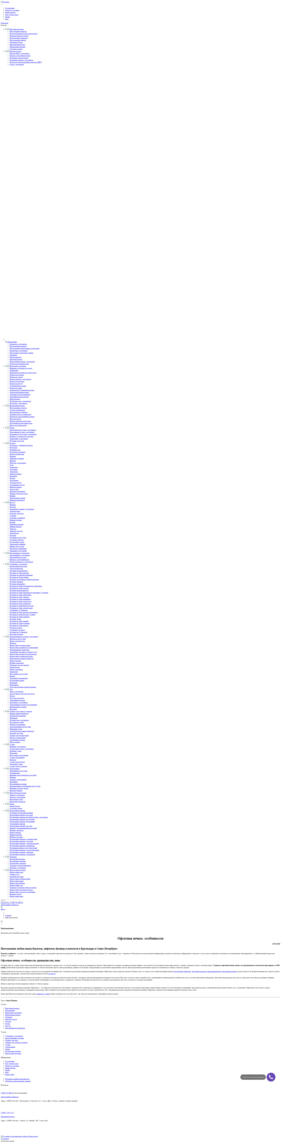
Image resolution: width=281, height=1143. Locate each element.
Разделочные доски (17, 542)
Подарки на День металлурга (21, 601)
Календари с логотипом (19, 351)
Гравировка (14, 370)
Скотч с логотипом (17, 64)
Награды (13, 643)
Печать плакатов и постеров (20, 421)
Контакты (4, 23)
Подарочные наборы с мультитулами (23, 839)
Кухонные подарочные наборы (21, 813)
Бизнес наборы (15, 832)
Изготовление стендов (18, 408)
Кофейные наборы (16, 524)
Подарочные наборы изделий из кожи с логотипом (29, 817)
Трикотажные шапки (17, 498)
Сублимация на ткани (18, 386)
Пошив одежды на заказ (19, 494)
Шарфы (12, 496)
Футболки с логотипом (18, 403)
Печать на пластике (17, 381)
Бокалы (12, 522)
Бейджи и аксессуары (18, 639)
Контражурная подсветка (19, 36)
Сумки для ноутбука (17, 762)
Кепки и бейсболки (17, 454)
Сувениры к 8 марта (17, 630)
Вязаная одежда (15, 894)
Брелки (12, 676)
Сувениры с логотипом (18, 564)
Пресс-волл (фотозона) (18, 425)
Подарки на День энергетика (20, 595)
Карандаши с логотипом (19, 439)
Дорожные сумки (16, 764)
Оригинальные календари (19, 650)
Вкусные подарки (16, 634)
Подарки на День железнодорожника (24, 612)
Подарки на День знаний (19, 621)
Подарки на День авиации (19, 617)
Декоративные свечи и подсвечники (23, 705)
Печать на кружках (17, 375)
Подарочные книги (17, 680)
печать (234, 971)
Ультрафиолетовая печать (19, 397)
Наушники (14, 782)
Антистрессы (15, 667)
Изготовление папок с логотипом (22, 362)
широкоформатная (214, 971)
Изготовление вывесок (18, 31)
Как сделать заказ (11, 15)
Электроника (14, 769)
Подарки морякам (16, 582)
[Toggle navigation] (2, 4)
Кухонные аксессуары (18, 538)
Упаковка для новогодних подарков (23, 888)
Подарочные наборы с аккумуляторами (24, 850)
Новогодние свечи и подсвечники (22, 892)
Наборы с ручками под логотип (21, 436)
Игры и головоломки (18, 738)
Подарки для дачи (16, 733)
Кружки (13, 507)
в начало (6, 1139)
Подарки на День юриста (19, 625)
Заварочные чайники (17, 544)
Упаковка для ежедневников (20, 865)
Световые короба (16, 49)
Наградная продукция (17, 793)
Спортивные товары (17, 740)
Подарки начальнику (17, 584)
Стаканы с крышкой (17, 518)
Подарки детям (15, 619)
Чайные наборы (16, 527)
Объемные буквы (16, 42)
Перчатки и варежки (17, 491)
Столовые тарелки (16, 540)
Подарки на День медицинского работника (26, 586)
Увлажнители (15, 773)
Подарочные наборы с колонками (22, 854)
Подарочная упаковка (18, 863)
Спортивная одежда (17, 485)
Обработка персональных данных (18, 1081)
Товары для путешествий (19, 735)
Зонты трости (15, 806)
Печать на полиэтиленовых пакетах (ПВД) (26, 62)
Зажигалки (14, 672)
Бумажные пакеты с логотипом (21, 60)
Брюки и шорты (16, 487)
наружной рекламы (199, 971)
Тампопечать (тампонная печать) (22, 390)
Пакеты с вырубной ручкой (20, 56)
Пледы (12, 696)
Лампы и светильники (18, 780)
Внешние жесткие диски (19, 788)
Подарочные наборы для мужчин (22, 819)
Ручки (11, 428)
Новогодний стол (16, 885)
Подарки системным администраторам (24, 579)
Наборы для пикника (17, 724)
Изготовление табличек (18, 412)
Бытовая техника (16, 790)
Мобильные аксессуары (18, 771)
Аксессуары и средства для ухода (22, 694)
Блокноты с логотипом (18, 344)
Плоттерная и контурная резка (21, 423)
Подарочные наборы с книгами (21, 852)
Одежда (12, 443)
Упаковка (13, 857)
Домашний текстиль (17, 700)
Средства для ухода (17, 698)
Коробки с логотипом (18, 868)
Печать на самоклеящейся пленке (22, 417)
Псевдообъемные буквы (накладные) (23, 34)
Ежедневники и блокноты (19, 553)
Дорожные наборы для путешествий (23, 848)
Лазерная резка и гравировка (20, 414)
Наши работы (10, 12)
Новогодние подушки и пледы (21, 890)
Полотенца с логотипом (19, 702)
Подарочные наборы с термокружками (24, 843)
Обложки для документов (19, 665)
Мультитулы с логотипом (19, 720)
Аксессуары (14, 489)
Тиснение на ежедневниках (20, 395)
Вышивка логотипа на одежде (21, 368)
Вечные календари (17, 663)
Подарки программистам (19, 590)
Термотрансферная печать (19, 392)
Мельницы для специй (18, 551)
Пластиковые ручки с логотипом (22, 432)
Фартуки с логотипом (18, 463)
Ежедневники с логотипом (20, 555)
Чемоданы (13, 753)
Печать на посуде (16, 384)
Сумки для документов (18, 766)
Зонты (11, 804)
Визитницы (14, 685)
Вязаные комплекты (17, 500)
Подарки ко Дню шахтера (19, 573)
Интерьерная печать (17, 406)
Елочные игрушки (16, 877)
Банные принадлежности (19, 714)
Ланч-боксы (14, 533)
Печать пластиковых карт (19, 364)
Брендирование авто (17, 45)
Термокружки (15, 511)
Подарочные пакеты (17, 859)
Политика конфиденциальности (17, 1079)
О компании (9, 8)
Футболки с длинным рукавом (21, 445)
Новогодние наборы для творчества (23, 654)
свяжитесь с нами (43, 994)
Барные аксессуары (17, 546)
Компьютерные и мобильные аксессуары (25, 786)
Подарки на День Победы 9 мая (21, 606)
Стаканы (13, 516)
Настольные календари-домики (21, 353)
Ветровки (13, 476)
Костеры (13, 535)
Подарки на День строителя (20, 604)
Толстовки (14, 469)
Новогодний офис (16, 896)
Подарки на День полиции (20, 623)
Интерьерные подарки (18, 707)
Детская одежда (15, 483)
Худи (12, 465)
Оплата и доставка (12, 10)
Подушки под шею (17, 722)
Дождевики (14, 480)
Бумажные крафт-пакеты (19, 58)
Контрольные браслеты (18, 566)
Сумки (12, 744)
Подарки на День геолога (19, 588)
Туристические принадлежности (22, 731)
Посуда (12, 502)
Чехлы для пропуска (17, 641)
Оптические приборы (18, 716)
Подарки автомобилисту (19, 571)
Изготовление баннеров (19, 38)
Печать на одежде (16, 377)
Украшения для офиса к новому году (23, 652)
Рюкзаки (13, 760)
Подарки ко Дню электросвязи (21, 608)
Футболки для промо (17, 452)
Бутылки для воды (16, 513)
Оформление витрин (17, 47)
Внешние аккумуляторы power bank (23, 775)
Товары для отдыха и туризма (20, 711)
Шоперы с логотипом (18, 747)
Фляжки (13, 505)
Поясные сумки (15, 751)
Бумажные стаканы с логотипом (22, 509)
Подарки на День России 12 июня (22, 614)
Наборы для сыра (16, 837)
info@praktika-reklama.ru (10, 905)
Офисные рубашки (17, 458)
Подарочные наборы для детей (21, 815)
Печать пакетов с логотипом (20, 379)
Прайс (7, 17)
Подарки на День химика (19, 577)
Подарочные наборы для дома (21, 826)
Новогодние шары (16, 881)
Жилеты (13, 461)
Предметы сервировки (18, 548)
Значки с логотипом (17, 795)
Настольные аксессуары (19, 674)
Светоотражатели (16, 568)
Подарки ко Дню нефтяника (20, 599)
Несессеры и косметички (19, 755)
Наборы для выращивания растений (23, 828)
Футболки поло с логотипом (20, 401)
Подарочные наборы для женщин (22, 822)
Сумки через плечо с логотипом (22, 749)
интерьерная (226, 971)
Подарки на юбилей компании (21, 575)
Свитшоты (14, 467)
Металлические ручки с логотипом (23, 430)
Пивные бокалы (16, 520)
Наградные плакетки (17, 802)
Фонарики (13, 718)
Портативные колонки (18, 784)
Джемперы (14, 472)
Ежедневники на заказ (18, 557)
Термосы (13, 529)
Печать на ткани (16, 388)
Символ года (14, 874)
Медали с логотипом (17, 797)
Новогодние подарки (17, 870)
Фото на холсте (15, 419)
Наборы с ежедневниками (19, 560)
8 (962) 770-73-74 (7, 1113)
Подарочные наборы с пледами (21, 841)
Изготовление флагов (18, 40)
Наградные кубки (16, 799)
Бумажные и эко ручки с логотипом (23, 434)
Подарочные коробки (18, 861)
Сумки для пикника (17, 757)
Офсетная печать (16, 359)
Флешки (13, 777)
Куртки (12, 478)
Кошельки (13, 683)
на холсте (51, 974)
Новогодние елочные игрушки (21, 656)
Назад (3, 909)
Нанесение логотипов (17, 366)
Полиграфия (10, 1010)
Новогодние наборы (17, 883)
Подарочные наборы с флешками (22, 846)
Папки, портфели (16, 669)
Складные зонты (16, 808)
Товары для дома (11, 1040)
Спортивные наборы (17, 824)
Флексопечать (15, 399)
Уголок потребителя (17, 410)
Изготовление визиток (18, 346)
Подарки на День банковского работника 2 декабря (29, 593)
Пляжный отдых (16, 729)
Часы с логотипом (16, 691)
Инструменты (15, 742)
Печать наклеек (15, 357)
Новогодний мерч (16, 872)
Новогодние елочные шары (20, 645)
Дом (11, 689)
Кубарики (13, 355)
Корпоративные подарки (14, 1038)
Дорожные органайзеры (19, 678)
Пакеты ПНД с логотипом (19, 53)
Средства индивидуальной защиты (23, 687)
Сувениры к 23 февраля (18, 610)
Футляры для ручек (17, 441)
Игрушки (13, 709)
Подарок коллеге (16, 628)
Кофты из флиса (16, 474)
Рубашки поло (15, 450)
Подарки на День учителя (19, 597)
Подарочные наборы (17, 811)
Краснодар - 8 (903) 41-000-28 (12, 903)
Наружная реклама (16, 29)
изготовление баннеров (182, 971)
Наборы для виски (16, 830)
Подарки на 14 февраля (18, 632)
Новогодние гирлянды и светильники (24, 648)
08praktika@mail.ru (8, 1117)
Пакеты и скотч (15, 51)
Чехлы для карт (15, 661)
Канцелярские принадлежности (21, 658)
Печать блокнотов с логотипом (21, 562)
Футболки (13, 447)
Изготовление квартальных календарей (24, 348)
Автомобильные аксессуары (20, 727)
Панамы (13, 456)
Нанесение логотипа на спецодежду (23, 373)
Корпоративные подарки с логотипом (23, 637)
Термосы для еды (16, 531)
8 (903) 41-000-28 (7, 1093)
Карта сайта (9, 1074)
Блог (7, 19)
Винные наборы (16, 835)
